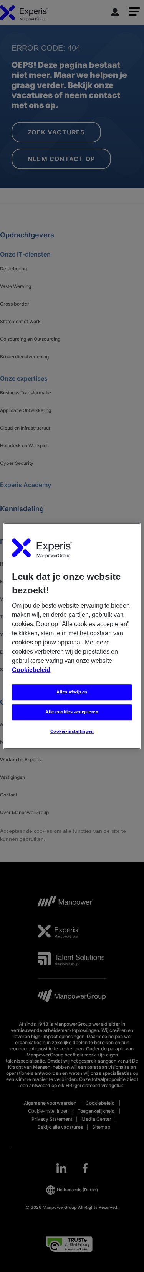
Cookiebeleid (31, 670)
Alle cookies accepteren (71, 712)
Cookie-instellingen (72, 731)
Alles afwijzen (72, 692)
